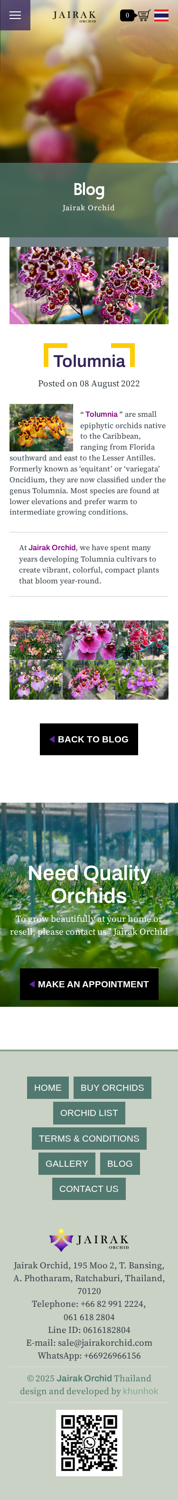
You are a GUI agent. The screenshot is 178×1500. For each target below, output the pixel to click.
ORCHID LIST (89, 1113)
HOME (48, 1088)
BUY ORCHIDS (112, 1088)
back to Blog (93, 739)
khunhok (141, 1391)
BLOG (120, 1164)
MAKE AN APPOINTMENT (93, 984)
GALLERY (67, 1164)
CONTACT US (89, 1189)
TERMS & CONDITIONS (89, 1139)
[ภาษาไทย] (161, 15)
